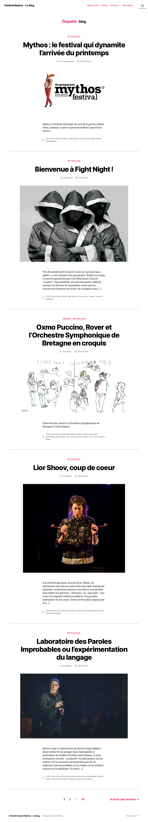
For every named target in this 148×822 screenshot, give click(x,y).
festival (58, 138)
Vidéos (104, 5)
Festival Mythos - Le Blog (19, 5)
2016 (48, 296)
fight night (72, 296)
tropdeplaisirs (51, 141)
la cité (79, 296)
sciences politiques (53, 613)
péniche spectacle (90, 611)
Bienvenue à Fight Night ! (74, 169)
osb (68, 437)
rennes (82, 138)
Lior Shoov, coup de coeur (74, 467)
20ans (52, 296)
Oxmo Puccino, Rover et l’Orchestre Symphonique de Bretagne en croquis (74, 335)
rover (91, 437)
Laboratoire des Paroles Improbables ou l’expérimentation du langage (74, 649)
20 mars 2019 (85, 61)
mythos (65, 138)
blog (52, 138)
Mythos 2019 (74, 36)
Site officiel (128, 5)
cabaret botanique (68, 434)
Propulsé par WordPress (52, 816)
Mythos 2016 (74, 161)
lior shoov (71, 611)
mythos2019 (74, 138)
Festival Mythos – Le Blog (28, 816)
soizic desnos (99, 437)
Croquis (67, 319)
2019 (48, 138)
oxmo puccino (76, 437)
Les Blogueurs (68, 61)
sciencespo (90, 138)
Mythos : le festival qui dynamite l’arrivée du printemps (74, 49)
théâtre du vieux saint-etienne (80, 779)
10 (82, 799)
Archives (114, 5)
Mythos (69, 178)
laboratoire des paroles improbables (82, 776)
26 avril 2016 (83, 352)
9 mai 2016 (83, 178)
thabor (98, 138)
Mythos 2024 (93, 5)
